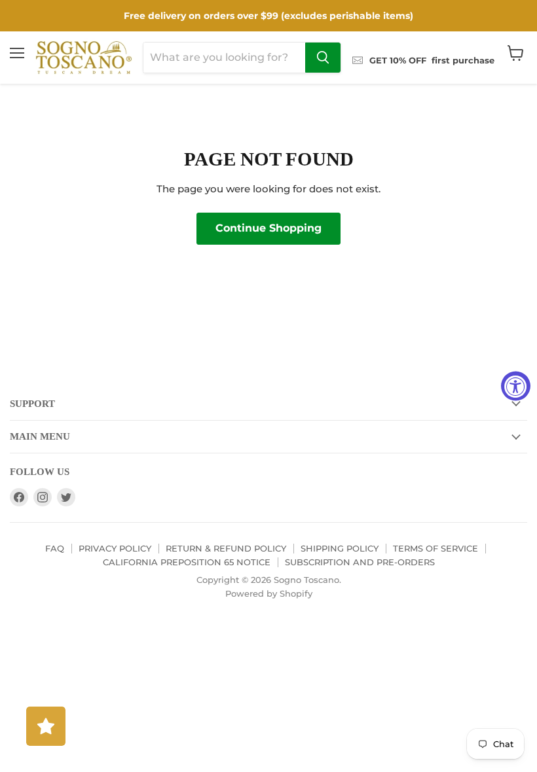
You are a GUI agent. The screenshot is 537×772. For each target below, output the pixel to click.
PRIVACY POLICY (115, 548)
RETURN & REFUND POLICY (226, 548)
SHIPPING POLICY (340, 548)
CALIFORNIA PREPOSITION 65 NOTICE (186, 562)
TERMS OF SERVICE (435, 548)
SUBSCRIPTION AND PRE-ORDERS (360, 562)
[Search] (323, 58)
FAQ (54, 548)
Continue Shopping (268, 228)
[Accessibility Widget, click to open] (515, 386)
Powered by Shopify (268, 593)
